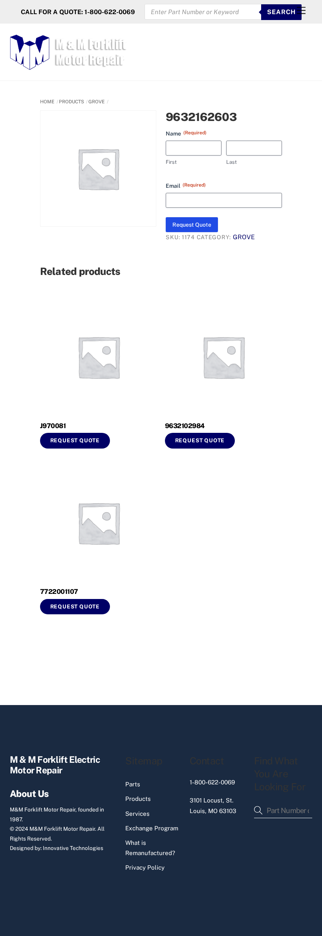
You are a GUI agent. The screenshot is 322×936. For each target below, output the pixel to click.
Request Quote (191, 225)
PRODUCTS (71, 101)
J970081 (53, 426)
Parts (132, 784)
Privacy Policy (145, 867)
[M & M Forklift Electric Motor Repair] (69, 66)
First (171, 162)
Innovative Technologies (73, 848)
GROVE (96, 101)
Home (47, 101)
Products (138, 798)
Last (231, 162)
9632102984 (185, 426)
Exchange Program (151, 828)
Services (137, 813)
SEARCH (281, 12)
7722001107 (59, 591)
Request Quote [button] (75, 440)
